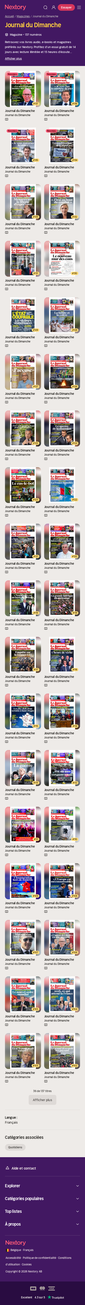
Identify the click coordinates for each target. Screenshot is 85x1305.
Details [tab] (43, 609)
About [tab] (69, 609)
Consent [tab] (15, 609)
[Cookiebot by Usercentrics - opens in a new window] (62, 598)
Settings (40, 690)
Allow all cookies (42, 677)
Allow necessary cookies (42, 703)
